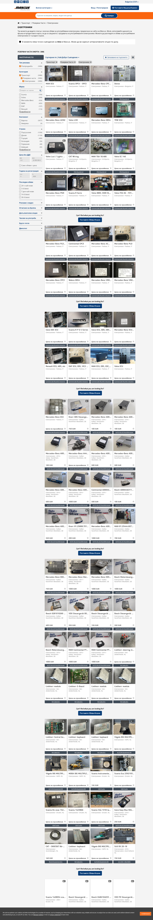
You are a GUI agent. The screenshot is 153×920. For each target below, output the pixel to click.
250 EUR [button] (117, 822)
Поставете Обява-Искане (90, 220)
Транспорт (26, 23)
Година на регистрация (29, 171)
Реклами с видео (26, 203)
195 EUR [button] (94, 785)
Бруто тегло (24, 223)
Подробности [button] (24, 112)
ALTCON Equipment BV (124, 752)
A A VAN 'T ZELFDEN (124, 862)
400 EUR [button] (49, 625)
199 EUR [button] (94, 625)
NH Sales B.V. (124, 665)
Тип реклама (24, 63)
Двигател (23, 228)
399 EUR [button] (72, 625)
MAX (33, 158)
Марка (21, 87)
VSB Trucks (101, 789)
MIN (21, 158)
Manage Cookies (38, 915)
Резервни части (38, 23)
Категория (23, 72)
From (21, 174)
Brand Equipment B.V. (56, 862)
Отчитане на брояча (27, 208)
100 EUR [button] (94, 429)
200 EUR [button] (72, 538)
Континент (23, 117)
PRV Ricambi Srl (124, 99)
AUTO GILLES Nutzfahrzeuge (78, 432)
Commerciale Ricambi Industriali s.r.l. (57, 99)
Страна (22, 129)
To (32, 174)
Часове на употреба (27, 218)
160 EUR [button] (49, 858)
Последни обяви (26, 182)
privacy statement (55, 915)
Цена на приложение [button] (54, 96)
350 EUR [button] (49, 538)
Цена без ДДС (25, 155)
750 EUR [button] (72, 429)
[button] (31, 57)
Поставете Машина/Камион (125, 8)
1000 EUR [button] (73, 502)
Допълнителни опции (28, 213)
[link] (56, 73)
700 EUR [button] (117, 538)
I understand (145, 914)
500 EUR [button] (94, 465)
